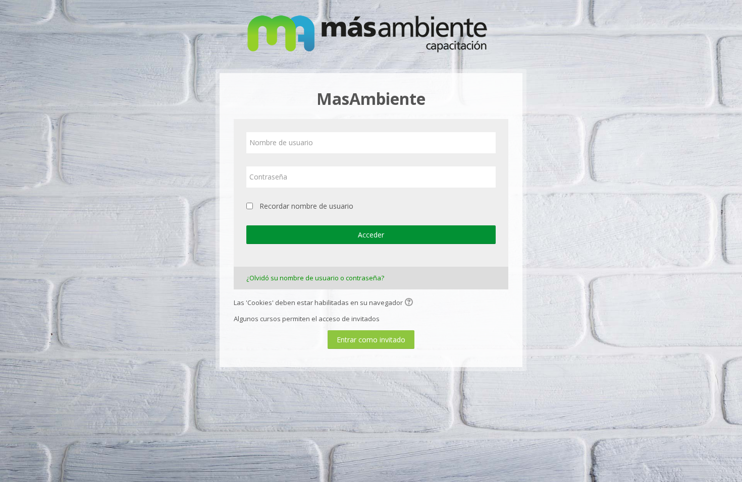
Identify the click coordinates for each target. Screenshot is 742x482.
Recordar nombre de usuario (306, 206)
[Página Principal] (371, 33)
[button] (410, 303)
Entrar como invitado (371, 339)
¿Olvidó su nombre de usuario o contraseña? (315, 277)
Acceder (371, 234)
